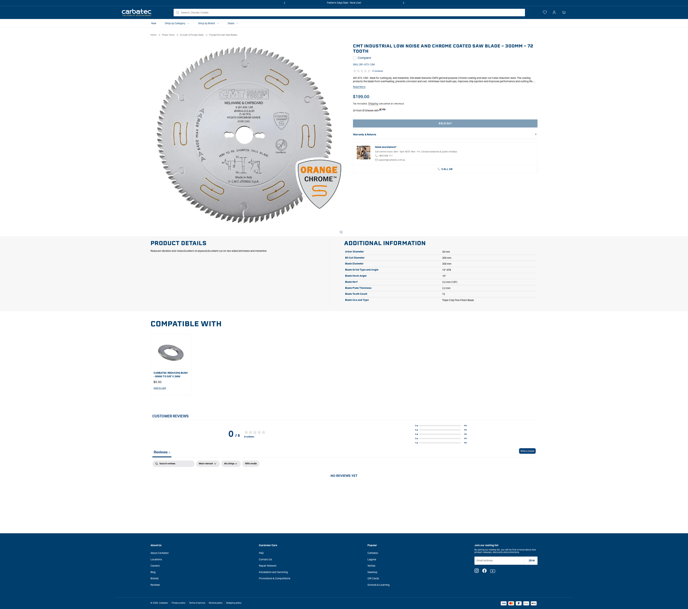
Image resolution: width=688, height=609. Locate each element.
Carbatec (372, 552)
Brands (154, 578)
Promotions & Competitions (274, 578)
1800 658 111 (386, 155)
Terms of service (197, 602)
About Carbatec (159, 552)
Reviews (155, 584)
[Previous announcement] (284, 3)
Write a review (527, 451)
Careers (155, 565)
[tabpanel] (344, 487)
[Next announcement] (403, 3)
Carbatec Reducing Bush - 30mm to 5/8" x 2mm (171, 375)
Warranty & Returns (364, 134)
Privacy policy (178, 602)
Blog (153, 572)
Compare (364, 58)
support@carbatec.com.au (392, 159)
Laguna (371, 559)
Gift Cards (373, 578)
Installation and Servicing (273, 572)
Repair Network (267, 565)
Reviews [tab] (162, 452)
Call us (447, 169)
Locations (156, 559)
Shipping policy (234, 602)
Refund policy (216, 602)
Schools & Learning (378, 584)
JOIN (532, 560)
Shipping (373, 103)
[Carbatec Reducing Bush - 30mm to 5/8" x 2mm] (171, 353)
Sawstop (372, 572)
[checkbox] (251, 464)
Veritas (371, 565)
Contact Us (265, 559)
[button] (564, 12)
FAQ (261, 552)
